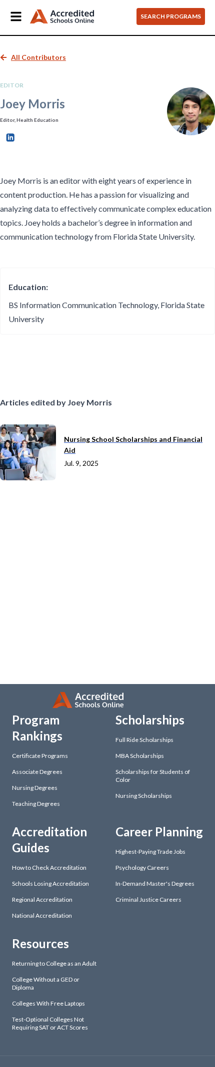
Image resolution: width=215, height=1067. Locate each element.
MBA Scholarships (140, 755)
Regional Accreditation (42, 899)
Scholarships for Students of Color (153, 775)
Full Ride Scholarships (145, 739)
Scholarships (150, 719)
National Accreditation (42, 915)
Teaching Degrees (36, 803)
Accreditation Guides (49, 839)
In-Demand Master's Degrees (155, 883)
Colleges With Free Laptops (48, 1003)
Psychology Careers (142, 867)
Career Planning (159, 831)
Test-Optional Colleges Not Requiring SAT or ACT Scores (50, 1023)
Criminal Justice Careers (149, 899)
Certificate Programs (40, 755)
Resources (40, 943)
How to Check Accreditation (49, 867)
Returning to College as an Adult (54, 963)
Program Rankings (37, 727)
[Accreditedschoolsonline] (62, 16)
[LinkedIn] (10, 136)
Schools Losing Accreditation (50, 883)
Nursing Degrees (35, 787)
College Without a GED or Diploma (46, 983)
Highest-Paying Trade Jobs (151, 851)
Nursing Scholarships (144, 795)
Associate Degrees (37, 771)
